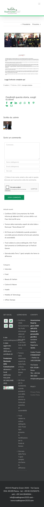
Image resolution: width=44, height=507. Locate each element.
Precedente (26, 24)
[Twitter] (11, 321)
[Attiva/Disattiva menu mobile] (39, 4)
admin (7, 85)
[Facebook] (6, 321)
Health (7, 290)
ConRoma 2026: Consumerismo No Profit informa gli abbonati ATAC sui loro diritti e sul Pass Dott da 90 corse (21, 216)
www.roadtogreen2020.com (13, 340)
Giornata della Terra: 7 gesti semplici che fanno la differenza (22, 459)
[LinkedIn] (11, 326)
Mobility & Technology (12, 295)
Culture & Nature (11, 284)
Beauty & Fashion (11, 279)
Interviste (8, 269)
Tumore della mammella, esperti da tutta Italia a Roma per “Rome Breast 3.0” (22, 364)
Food (6, 274)
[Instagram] (6, 326)
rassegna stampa (27, 85)
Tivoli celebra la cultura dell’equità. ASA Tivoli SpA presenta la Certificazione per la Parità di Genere (21, 245)
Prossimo (35, 24)
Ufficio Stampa (10, 300)
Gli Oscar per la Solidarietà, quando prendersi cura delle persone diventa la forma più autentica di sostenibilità (22, 235)
